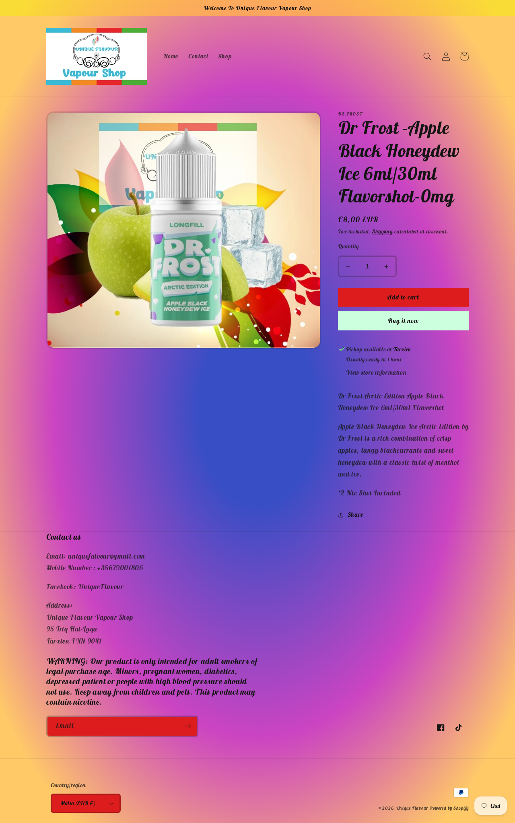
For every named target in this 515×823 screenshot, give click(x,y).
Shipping (382, 231)
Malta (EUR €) (77, 803)
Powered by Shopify (449, 808)
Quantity (348, 246)
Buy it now (403, 321)
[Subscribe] (188, 726)
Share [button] (355, 515)
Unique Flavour (412, 808)
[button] (427, 56)
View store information (376, 373)
